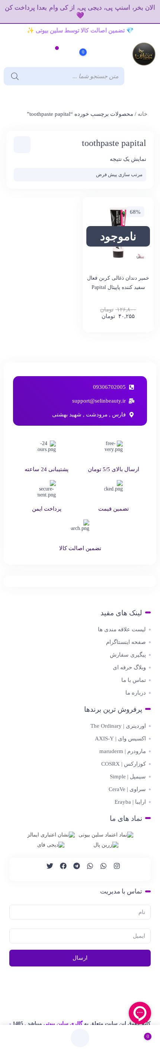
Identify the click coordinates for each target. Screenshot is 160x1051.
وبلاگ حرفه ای (129, 667)
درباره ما (135, 693)
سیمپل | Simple (128, 776)
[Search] (13, 76)
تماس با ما (133, 680)
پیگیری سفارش (128, 655)
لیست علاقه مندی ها (122, 629)
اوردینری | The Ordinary (118, 726)
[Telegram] (73, 869)
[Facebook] (60, 869)
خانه (142, 114)
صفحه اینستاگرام (126, 642)
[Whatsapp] (100, 869)
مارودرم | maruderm (122, 751)
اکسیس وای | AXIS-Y (120, 739)
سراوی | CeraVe (127, 789)
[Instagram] (113, 869)
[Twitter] (46, 869)
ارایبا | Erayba (130, 802)
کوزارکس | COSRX (123, 764)
